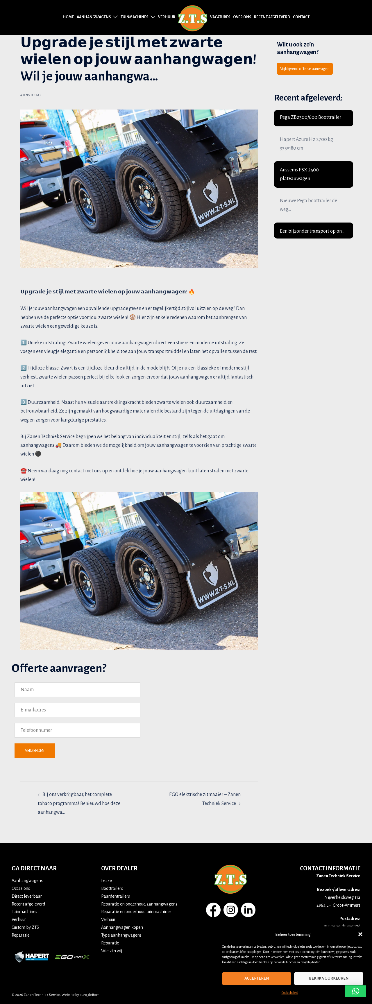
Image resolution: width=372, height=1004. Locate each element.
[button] (360, 934)
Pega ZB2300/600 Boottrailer (310, 117)
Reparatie (21, 935)
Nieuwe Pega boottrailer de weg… (308, 205)
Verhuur (166, 17)
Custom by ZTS (25, 927)
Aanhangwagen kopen (122, 927)
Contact (301, 17)
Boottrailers (112, 888)
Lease (106, 880)
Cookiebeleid (290, 992)
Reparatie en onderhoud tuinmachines (136, 911)
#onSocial (30, 95)
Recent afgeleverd (272, 17)
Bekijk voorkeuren (328, 978)
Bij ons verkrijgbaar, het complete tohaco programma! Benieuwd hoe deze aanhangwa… (79, 803)
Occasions (21, 888)
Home (68, 17)
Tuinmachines (134, 17)
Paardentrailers (115, 896)
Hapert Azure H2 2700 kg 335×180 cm (306, 144)
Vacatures (220, 17)
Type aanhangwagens (121, 935)
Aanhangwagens (94, 17)
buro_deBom (89, 995)
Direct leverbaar (27, 896)
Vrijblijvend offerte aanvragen (305, 69)
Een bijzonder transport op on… (312, 231)
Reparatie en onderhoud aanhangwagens (139, 904)
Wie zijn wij (111, 951)
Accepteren (256, 978)
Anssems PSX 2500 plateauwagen (299, 174)
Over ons (242, 17)
